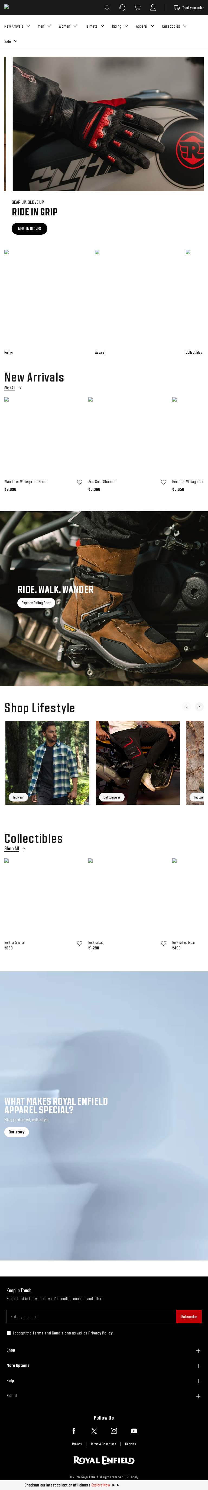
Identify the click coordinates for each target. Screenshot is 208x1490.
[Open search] (107, 7)
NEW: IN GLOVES (22, 228)
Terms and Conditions (51, 1333)
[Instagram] (114, 1431)
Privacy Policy (100, 1333)
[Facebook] (74, 1431)
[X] (94, 1431)
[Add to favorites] (79, 482)
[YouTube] (134, 1431)
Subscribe (189, 1316)
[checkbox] (8, 1333)
